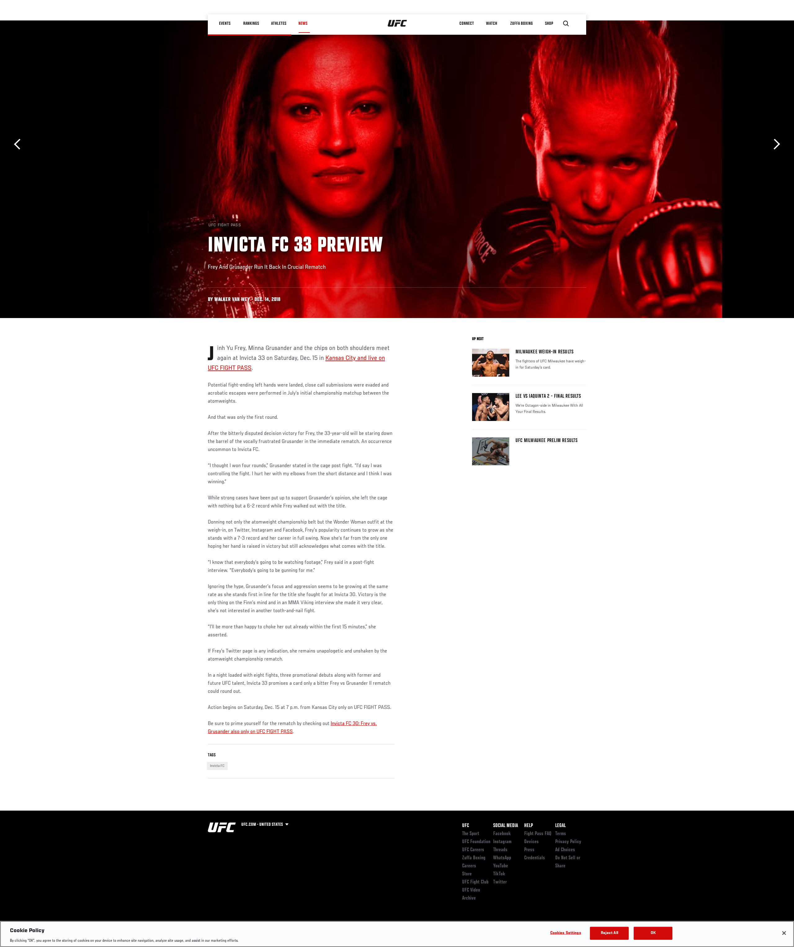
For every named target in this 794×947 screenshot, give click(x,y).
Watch (491, 23)
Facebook (502, 834)
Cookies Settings (565, 933)
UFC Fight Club (475, 882)
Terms (560, 834)
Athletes (278, 23)
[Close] (784, 933)
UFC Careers (473, 850)
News (302, 23)
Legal (560, 826)
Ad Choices (565, 850)
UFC (465, 826)
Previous (19, 144)
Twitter (500, 882)
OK (653, 933)
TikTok (499, 874)
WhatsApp (502, 858)
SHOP (549, 23)
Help (528, 826)
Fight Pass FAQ (537, 834)
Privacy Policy (568, 842)
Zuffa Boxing (521, 23)
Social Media (505, 826)
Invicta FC (217, 766)
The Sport (470, 834)
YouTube (500, 866)
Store (467, 874)
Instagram (502, 842)
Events (224, 23)
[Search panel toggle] (566, 23)
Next (774, 144)
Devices (531, 842)
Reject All (609, 933)
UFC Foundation (476, 842)
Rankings (251, 23)
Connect (466, 23)
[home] (397, 23)
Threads (500, 850)
